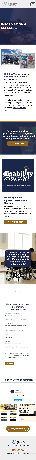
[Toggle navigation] (32, 4)
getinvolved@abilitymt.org (18, 445)
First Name (8, 316)
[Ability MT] (9, 4)
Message (8, 341)
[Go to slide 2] (18, 291)
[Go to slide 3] (20, 291)
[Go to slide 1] (15, 291)
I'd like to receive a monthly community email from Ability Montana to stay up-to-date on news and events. (19, 355)
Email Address (9, 323)
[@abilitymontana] (12, 391)
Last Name (22, 316)
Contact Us (9, 363)
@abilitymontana (15, 429)
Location (7, 334)
